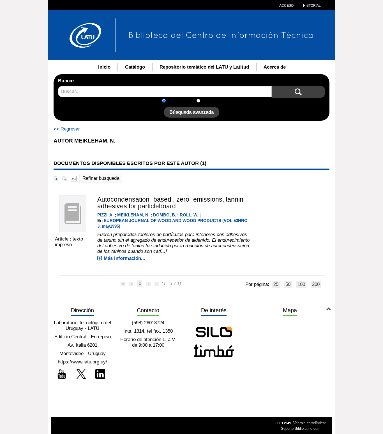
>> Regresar (67, 129)
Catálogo (135, 67)
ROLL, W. (189, 215)
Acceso (286, 6)
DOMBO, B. (164, 215)
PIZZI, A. (105, 215)
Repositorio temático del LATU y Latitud (204, 67)
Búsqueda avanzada (191, 112)
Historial (311, 6)
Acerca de (275, 67)
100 (301, 284)
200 (316, 284)
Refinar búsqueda (100, 178)
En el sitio (213, 101)
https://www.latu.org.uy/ (82, 362)
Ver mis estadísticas (310, 423)
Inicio (104, 67)
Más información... (124, 258)
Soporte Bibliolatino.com (300, 428)
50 (287, 284)
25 (275, 284)
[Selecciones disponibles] (74, 178)
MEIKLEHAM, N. (133, 215)
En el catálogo (183, 101)
